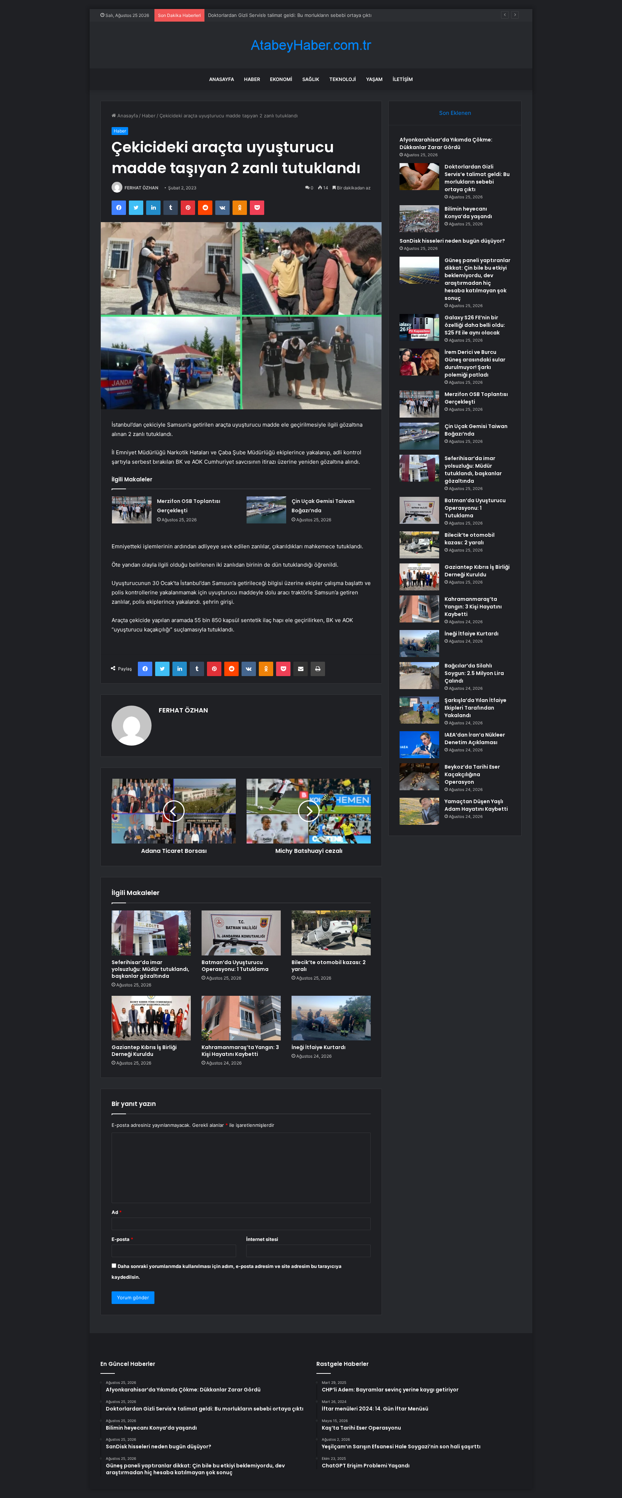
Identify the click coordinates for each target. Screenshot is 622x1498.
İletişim (403, 79)
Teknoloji (342, 79)
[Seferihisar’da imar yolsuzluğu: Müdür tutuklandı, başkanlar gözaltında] (151, 932)
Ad (117, 1212)
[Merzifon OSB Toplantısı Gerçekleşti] (132, 509)
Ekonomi (281, 79)
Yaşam (374, 79)
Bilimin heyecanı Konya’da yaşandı (245, 15)
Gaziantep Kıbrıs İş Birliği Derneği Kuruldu (144, 1051)
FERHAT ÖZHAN (141, 187)
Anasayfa (221, 79)
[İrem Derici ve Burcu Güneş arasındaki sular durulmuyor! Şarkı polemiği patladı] (419, 361)
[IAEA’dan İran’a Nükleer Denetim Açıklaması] (419, 744)
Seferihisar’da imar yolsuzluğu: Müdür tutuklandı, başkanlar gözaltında (150, 969)
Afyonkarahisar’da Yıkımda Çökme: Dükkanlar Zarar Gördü (446, 143)
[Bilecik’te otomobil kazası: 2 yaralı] (331, 932)
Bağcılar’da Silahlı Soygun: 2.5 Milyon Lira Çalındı (474, 673)
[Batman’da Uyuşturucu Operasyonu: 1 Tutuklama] (241, 932)
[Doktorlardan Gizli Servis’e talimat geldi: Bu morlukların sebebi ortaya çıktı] (419, 176)
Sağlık (310, 79)
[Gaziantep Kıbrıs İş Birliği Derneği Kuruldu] (151, 1018)
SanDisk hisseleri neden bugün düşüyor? (452, 240)
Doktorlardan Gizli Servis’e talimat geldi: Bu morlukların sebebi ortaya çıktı (477, 178)
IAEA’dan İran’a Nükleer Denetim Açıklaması (475, 738)
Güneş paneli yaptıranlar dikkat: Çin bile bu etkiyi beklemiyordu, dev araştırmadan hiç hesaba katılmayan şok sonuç (477, 279)
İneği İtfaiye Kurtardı (319, 1047)
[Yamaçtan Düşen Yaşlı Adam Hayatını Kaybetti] (419, 811)
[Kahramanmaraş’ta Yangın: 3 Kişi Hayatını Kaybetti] (241, 1018)
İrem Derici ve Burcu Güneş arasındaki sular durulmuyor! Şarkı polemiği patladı (475, 363)
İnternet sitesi (262, 1239)
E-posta (122, 1239)
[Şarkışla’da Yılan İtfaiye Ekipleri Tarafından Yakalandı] (419, 710)
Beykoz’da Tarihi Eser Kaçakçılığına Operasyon (472, 774)
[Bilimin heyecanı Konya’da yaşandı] (419, 218)
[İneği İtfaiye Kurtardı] (331, 1018)
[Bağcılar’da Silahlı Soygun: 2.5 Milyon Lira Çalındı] (419, 675)
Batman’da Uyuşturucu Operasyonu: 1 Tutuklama (235, 966)
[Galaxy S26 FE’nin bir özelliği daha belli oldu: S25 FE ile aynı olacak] (419, 327)
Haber (252, 79)
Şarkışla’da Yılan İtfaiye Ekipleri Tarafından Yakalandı (475, 708)
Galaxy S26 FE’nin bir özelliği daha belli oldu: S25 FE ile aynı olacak (475, 325)
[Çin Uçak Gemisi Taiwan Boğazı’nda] (266, 509)
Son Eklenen (455, 112)
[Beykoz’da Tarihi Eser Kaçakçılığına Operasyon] (419, 776)
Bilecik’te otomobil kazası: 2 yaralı (329, 966)
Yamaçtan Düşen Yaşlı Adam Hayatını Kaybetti (476, 805)
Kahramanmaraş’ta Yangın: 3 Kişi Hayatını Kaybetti (240, 1051)
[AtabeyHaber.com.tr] (311, 45)
